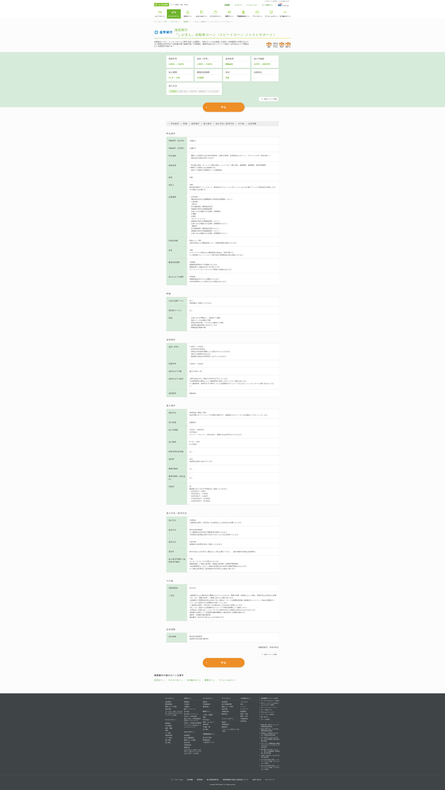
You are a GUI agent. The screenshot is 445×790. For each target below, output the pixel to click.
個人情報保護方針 (213, 779)
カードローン (160, 16)
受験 (204, 717)
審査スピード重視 (171, 706)
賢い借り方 (264, 717)
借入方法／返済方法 (225, 124)
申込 (223, 107)
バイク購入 (168, 738)
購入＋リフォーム (189, 709)
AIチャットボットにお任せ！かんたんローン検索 (270, 704)
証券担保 (243, 721)
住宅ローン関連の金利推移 (192, 723)
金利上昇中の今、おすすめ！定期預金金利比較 (270, 730)
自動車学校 (168, 735)
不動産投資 (244, 719)
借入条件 (207, 124)
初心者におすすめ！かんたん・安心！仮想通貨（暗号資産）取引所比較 (270, 751)
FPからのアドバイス (267, 712)
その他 (241, 124)
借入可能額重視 (189, 738)
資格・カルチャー (208, 722)
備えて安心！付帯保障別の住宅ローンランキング (192, 719)
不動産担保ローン (243, 16)
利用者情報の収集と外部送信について (235, 779)
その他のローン (285, 16)
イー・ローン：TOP (160, 21)
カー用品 (168, 733)
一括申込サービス (208, 742)
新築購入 (187, 702)
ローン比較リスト (267, 5)
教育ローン (229, 16)
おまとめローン (201, 16)
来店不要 (168, 709)
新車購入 (168, 723)
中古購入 (187, 704)
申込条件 (175, 124)
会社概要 (190, 779)
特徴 (185, 124)
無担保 (205, 702)
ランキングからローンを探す (270, 701)
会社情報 (252, 124)
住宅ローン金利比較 (190, 716)
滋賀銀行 (186, 21)
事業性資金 (206, 740)
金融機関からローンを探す (269, 698)
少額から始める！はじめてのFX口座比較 (270, 756)
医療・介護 (244, 714)
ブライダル (244, 702)
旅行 (241, 704)
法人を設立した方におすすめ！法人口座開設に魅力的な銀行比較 (270, 739)
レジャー (243, 706)
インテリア (244, 709)
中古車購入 (168, 726)
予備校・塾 (206, 727)
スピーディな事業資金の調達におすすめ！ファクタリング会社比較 (270, 745)
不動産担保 (187, 745)
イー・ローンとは (177, 779)
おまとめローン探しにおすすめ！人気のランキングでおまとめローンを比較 (192, 751)
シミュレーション (251, 5)
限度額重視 (168, 704)
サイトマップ (269, 779)
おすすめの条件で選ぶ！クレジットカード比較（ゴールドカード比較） (270, 761)
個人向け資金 (207, 737)
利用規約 (200, 779)
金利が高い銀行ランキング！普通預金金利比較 (270, 725)
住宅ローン (188, 16)
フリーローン (257, 16)
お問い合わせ (256, 779)
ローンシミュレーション (269, 707)
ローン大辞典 (265, 719)
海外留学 (205, 724)
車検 (166, 730)
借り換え (168, 742)
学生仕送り (206, 720)
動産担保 (187, 747)
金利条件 (195, 124)
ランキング (238, 5)
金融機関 (227, 5)
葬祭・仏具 (244, 716)
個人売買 (168, 740)
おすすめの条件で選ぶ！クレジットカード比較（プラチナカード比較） (270, 767)
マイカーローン (174, 16)
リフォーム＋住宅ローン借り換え (230, 730)
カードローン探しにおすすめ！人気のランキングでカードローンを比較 (173, 713)
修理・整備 (168, 728)
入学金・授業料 (208, 715)
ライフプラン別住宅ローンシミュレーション (192, 726)
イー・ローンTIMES (267, 714)
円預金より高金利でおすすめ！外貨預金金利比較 (269, 734)
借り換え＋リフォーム (191, 714)
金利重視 (168, 702)
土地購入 (187, 706)
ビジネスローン (215, 16)
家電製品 (243, 711)
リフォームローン (271, 16)
